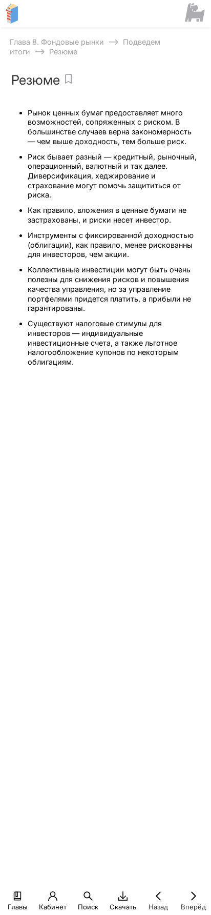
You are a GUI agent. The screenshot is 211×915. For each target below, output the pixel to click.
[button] (17, 896)
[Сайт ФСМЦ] (195, 13)
